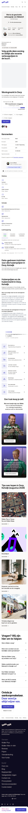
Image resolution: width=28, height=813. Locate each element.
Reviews (5, 749)
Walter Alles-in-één (9, 746)
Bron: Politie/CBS (10, 252)
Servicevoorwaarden (9, 784)
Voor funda (6, 758)
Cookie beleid (6, 787)
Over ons (5, 766)
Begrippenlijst (6, 772)
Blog (3, 769)
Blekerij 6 (25, 717)
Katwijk (12, 6)
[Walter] (5, 2)
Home (3, 717)
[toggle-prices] (8, 22)
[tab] (5, 235)
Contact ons (6, 778)
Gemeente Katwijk (5, 6)
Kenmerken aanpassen (18, 157)
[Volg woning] (25, 6)
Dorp (16, 6)
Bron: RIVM (4, 252)
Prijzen (4, 752)
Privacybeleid (6, 781)
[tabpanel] (14, 245)
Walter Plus (6, 743)
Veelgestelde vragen (9, 775)
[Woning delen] (22, 6)
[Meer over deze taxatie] (15, 47)
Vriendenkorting (7, 755)
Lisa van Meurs (19, 35)
